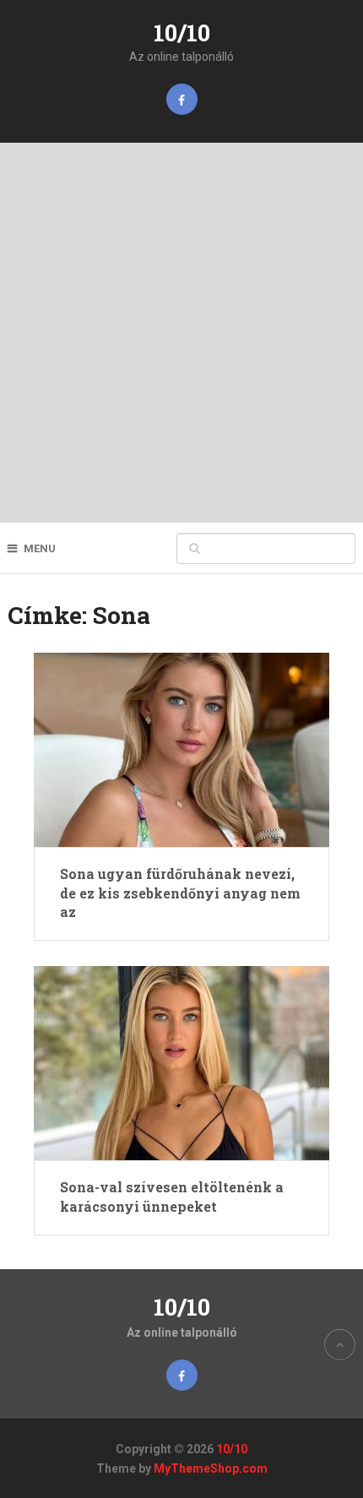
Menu (40, 548)
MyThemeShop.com (211, 1468)
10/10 (182, 32)
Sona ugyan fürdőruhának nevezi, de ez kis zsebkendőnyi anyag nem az (180, 892)
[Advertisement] (181, 332)
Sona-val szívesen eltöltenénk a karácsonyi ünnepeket (172, 1196)
